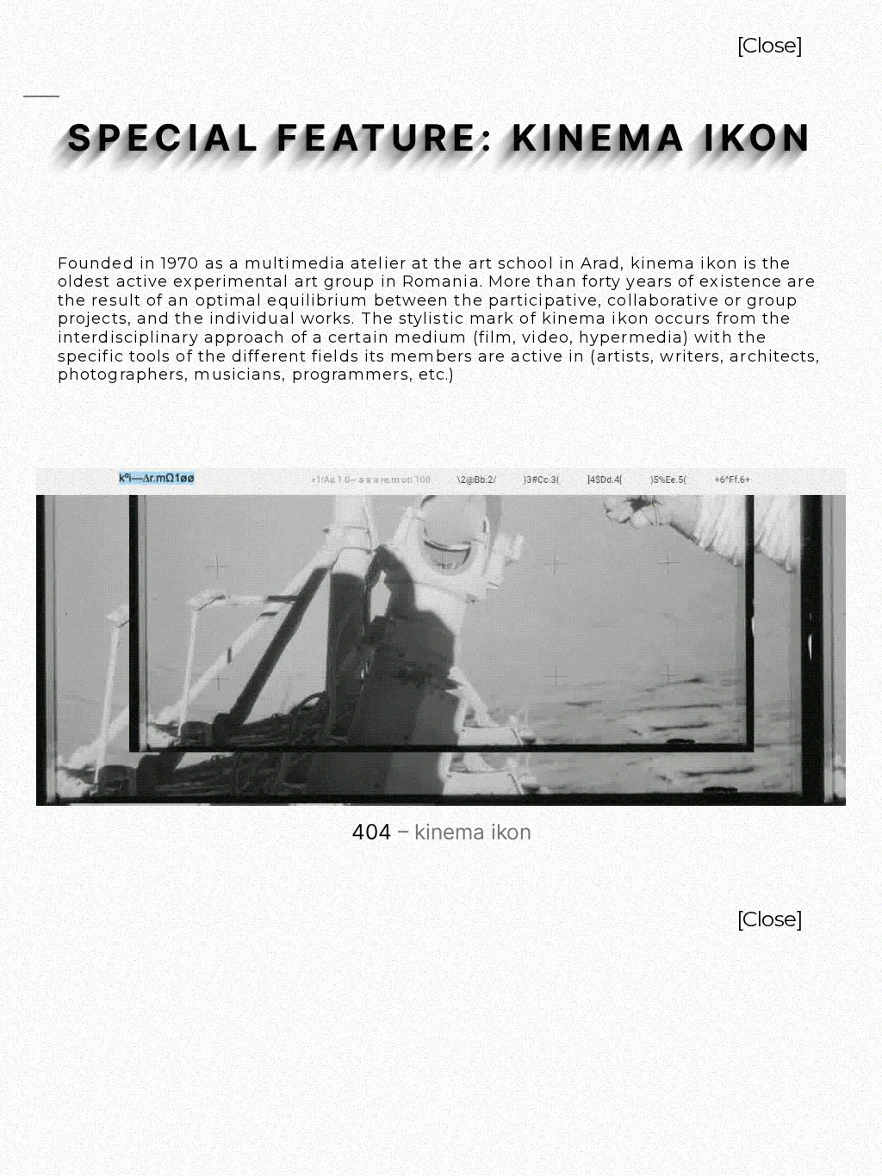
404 (371, 832)
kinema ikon (684, 263)
